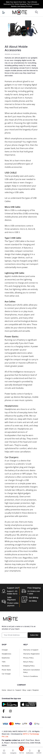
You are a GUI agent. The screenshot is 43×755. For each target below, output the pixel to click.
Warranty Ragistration (31, 654)
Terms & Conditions (30, 676)
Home (4, 690)
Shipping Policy (29, 666)
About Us (10, 690)
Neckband (5, 666)
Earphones (6, 658)
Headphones (6, 654)
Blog (24, 690)
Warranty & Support (30, 650)
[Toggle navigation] (3, 12)
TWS (3, 662)
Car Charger (6, 674)
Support (18, 690)
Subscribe (34, 635)
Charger (5, 650)
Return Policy (28, 662)
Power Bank (6, 670)
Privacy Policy (28, 658)
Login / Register (33, 690)
